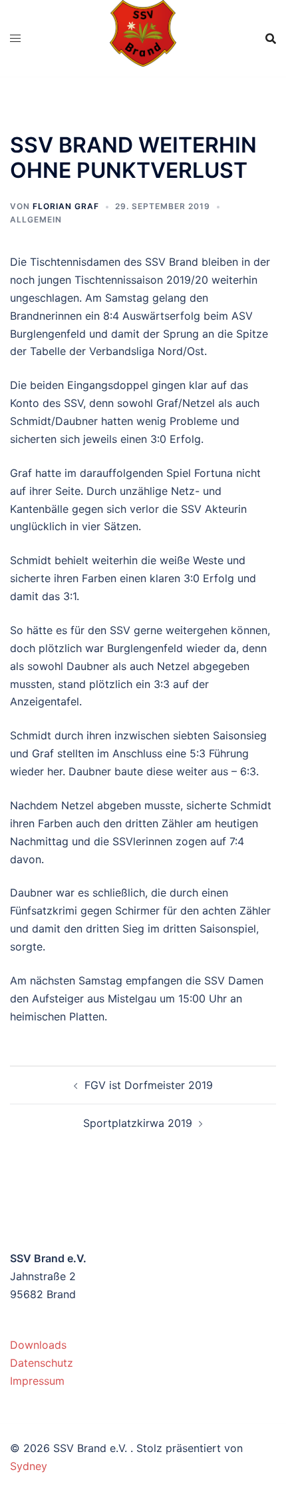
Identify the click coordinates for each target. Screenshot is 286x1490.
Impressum (37, 1380)
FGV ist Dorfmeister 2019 (148, 1085)
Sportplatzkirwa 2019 (137, 1123)
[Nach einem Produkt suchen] (270, 38)
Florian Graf (66, 206)
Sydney (28, 1466)
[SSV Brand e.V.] (143, 37)
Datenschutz (41, 1362)
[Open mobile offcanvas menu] (15, 38)
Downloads (38, 1344)
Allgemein (36, 219)
